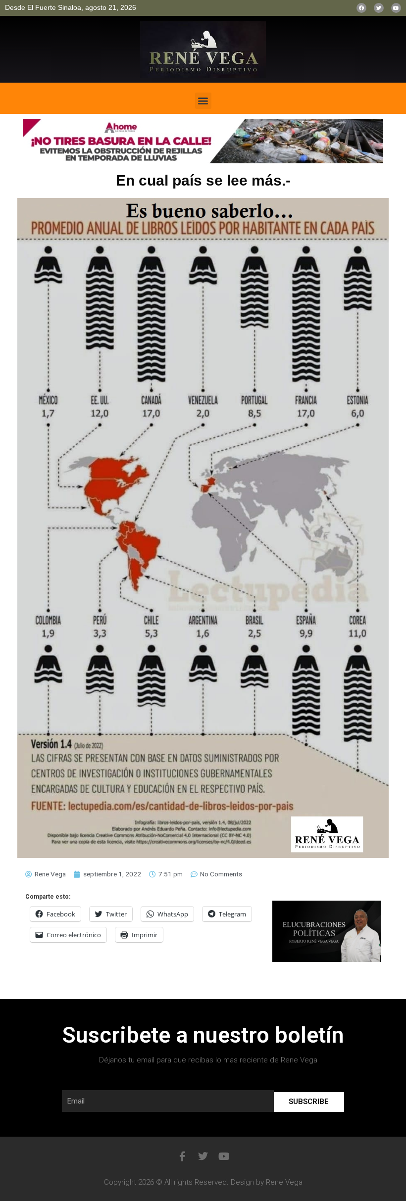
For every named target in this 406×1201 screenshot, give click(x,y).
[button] (203, 101)
